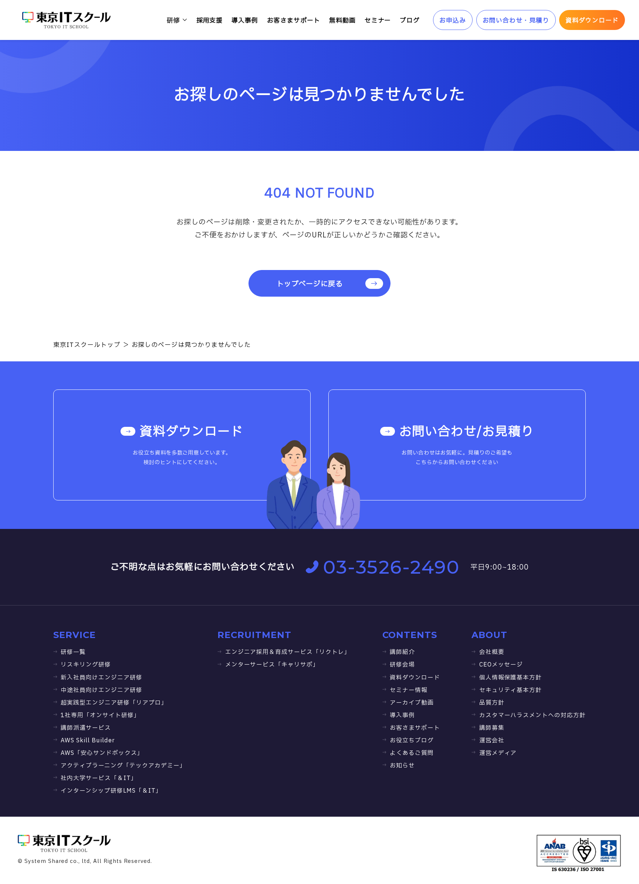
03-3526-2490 (391, 567)
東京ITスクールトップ (87, 345)
